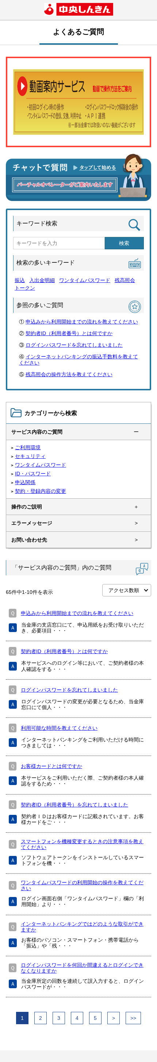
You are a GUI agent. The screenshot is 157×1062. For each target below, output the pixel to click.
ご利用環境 (28, 447)
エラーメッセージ (31, 523)
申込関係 (25, 482)
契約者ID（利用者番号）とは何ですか (69, 333)
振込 (20, 280)
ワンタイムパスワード (84, 280)
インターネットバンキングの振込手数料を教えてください (78, 359)
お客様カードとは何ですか (51, 766)
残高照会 (125, 280)
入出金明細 (42, 280)
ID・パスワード (33, 473)
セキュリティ (30, 456)
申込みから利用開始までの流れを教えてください (82, 322)
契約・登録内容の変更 (40, 491)
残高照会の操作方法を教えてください (69, 374)
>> (133, 1018)
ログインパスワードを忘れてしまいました (74, 345)
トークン (25, 288)
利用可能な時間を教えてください (59, 728)
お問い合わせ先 (29, 540)
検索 (124, 243)
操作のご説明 (26, 507)
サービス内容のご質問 (36, 432)
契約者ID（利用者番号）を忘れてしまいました (74, 805)
